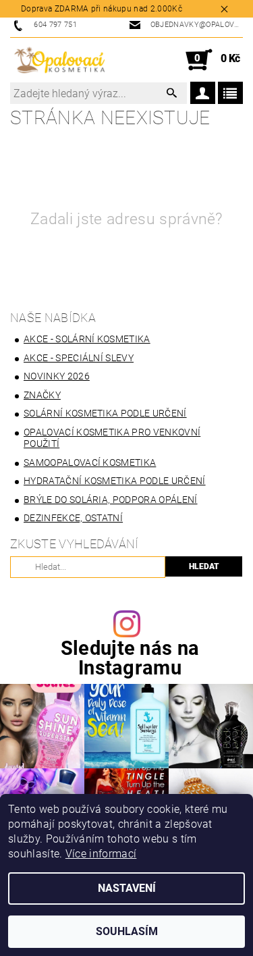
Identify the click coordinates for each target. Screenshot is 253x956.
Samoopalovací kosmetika (90, 462)
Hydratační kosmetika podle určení (115, 480)
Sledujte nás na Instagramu (130, 658)
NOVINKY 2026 (57, 376)
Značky (42, 395)
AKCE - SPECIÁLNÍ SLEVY (79, 357)
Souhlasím (127, 931)
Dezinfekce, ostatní (73, 517)
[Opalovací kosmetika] (59, 60)
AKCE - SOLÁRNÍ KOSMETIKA (87, 339)
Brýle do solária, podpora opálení (111, 499)
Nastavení (127, 888)
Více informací (100, 853)
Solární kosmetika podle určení (105, 413)
